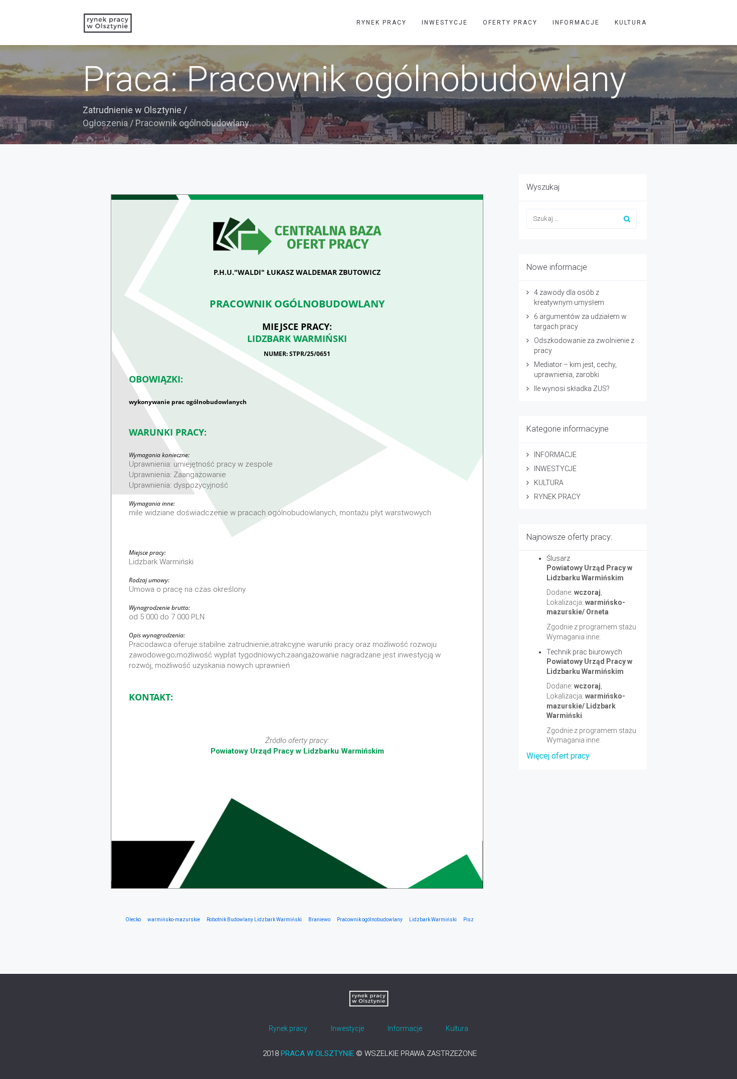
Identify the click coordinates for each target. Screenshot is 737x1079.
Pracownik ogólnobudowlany (370, 919)
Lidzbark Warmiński (433, 919)
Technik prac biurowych (584, 652)
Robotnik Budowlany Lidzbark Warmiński (254, 919)
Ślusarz (558, 558)
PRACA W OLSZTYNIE (317, 1053)
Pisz (468, 919)
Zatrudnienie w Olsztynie (132, 110)
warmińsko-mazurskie (173, 919)
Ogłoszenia (105, 123)
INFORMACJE (576, 22)
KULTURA (631, 22)
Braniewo (319, 919)
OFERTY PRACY (510, 22)
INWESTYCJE (445, 22)
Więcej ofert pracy (558, 756)
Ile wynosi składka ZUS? (572, 389)
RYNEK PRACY (381, 22)
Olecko (133, 919)
